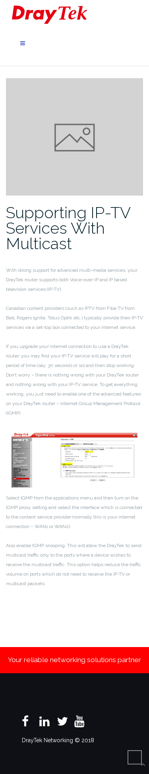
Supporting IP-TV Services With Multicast (68, 228)
